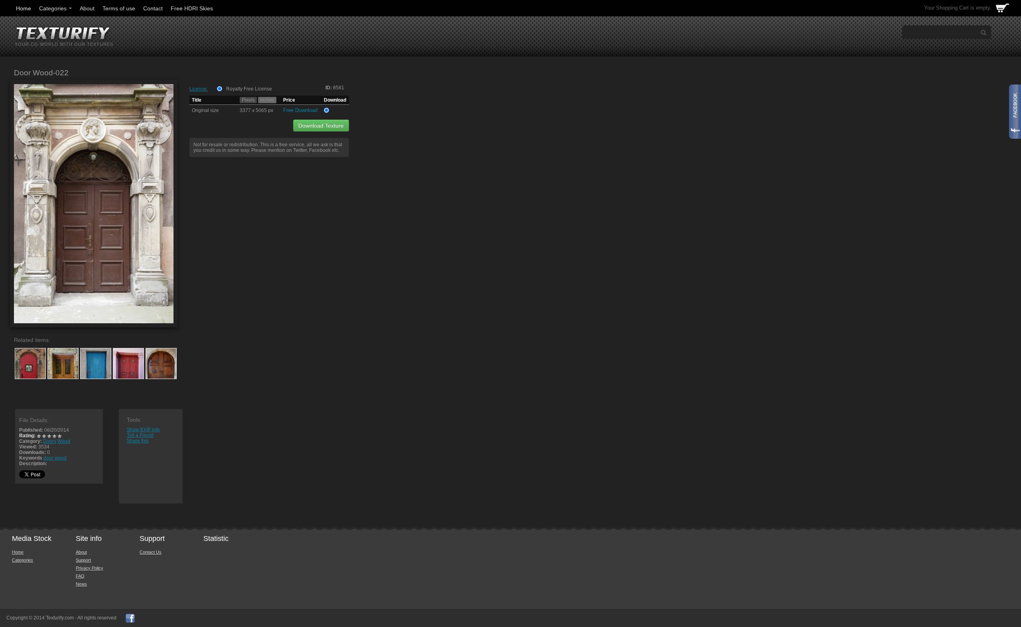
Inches (267, 100)
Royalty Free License (249, 89)
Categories (53, 8)
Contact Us (151, 552)
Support (83, 560)
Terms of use (118, 8)
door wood (55, 458)
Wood (63, 441)
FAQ (80, 576)
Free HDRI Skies (192, 8)
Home (23, 8)
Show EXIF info (143, 429)
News (81, 584)
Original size (205, 110)
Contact (153, 8)
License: (198, 89)
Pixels (248, 100)
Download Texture (321, 125)
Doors (49, 441)
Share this (138, 441)
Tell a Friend (140, 435)
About (87, 8)
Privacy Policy (89, 568)
